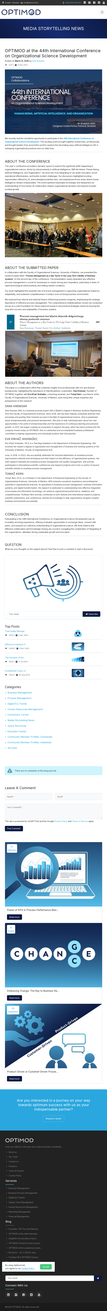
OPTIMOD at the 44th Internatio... (23, 1234)
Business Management (20, 692)
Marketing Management (19, 1212)
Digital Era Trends (17, 703)
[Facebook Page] (94, 3)
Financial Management (18, 1216)
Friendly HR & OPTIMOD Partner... (23, 1257)
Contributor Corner (18, 714)
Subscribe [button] (93, 614)
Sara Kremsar (38, 61)
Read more (14, 917)
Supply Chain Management (20, 1202)
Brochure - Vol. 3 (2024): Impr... (22, 1252)
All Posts (12, 748)
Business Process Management (22, 1193)
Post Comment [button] (13, 828)
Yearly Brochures (17, 725)
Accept (46, 1267)
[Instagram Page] (90, 3)
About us (12, 1152)
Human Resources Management (25, 709)
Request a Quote (53, 1118)
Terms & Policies (16, 1171)
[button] (98, 1278)
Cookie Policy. (28, 1268)
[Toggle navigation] (102, 12)
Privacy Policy (60, 821)
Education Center (17, 731)
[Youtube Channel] (104, 3)
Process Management (19, 698)
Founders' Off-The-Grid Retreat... (23, 1229)
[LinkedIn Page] (85, 3)
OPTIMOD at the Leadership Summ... (25, 1248)
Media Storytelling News (21, 720)
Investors (12, 1166)
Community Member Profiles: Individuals (29, 742)
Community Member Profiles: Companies (30, 736)
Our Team (13, 1157)
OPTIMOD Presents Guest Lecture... (24, 1243)
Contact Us (13, 1161)
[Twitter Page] (99, 3)
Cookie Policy (14, 1175)
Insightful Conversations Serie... (22, 1238)
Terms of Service (80, 821)
